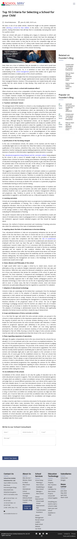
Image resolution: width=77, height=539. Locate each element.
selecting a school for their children (17, 28)
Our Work (38, 529)
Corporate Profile (27, 507)
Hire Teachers (52, 485)
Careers (25, 502)
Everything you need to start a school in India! (52, 504)
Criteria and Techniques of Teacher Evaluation (69, 67)
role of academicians (49, 239)
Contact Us (67, 534)
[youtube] (47, 534)
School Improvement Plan (40, 505)
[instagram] (41, 536)
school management (22, 72)
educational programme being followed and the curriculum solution (26, 155)
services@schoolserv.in (10, 513)
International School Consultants (26, 491)
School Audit (40, 501)
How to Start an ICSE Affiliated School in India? (70, 76)
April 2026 (64, 495)
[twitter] (40, 534)
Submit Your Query (10, 458)
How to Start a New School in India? (70, 85)
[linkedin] (43, 534)
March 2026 (64, 497)
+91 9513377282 (9, 498)
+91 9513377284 (8, 503)
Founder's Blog (27, 500)
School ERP (51, 496)
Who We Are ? (27, 478)
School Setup (39, 480)
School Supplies (52, 498)
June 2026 (64, 491)
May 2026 (64, 493)
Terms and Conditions (69, 536)
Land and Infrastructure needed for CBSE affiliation (70, 107)
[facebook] (36, 534)
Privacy (73, 534)
